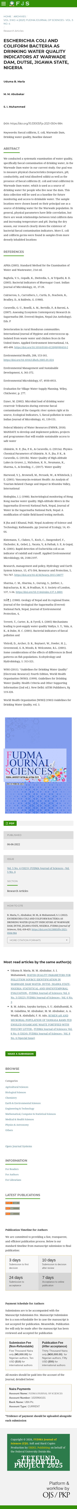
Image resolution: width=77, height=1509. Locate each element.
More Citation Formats (25, 940)
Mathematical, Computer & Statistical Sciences (30, 1114)
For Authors (12, 1174)
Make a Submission (21, 1053)
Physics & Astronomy (17, 1124)
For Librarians (13, 1179)
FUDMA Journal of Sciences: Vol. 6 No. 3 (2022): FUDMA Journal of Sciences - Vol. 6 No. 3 (42, 997)
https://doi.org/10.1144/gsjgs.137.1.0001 (39, 592)
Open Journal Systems (18, 1146)
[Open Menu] (3, 3)
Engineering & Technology (19, 1108)
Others (9, 1130)
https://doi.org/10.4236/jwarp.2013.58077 (38, 575)
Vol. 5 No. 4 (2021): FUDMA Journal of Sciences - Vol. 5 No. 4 (38, 22)
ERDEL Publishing (39, 1447)
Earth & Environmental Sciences (23, 1103)
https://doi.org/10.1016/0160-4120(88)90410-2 (41, 347)
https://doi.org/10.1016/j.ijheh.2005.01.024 (29, 360)
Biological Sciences (15, 1092)
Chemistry (11, 1097)
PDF (11, 823)
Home (7, 16)
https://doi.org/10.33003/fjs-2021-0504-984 (36, 123)
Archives (20, 16)
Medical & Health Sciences (19, 1119)
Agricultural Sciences (16, 1087)
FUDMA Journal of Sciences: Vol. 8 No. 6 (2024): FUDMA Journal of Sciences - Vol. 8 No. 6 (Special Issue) (41, 1033)
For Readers (12, 1169)
